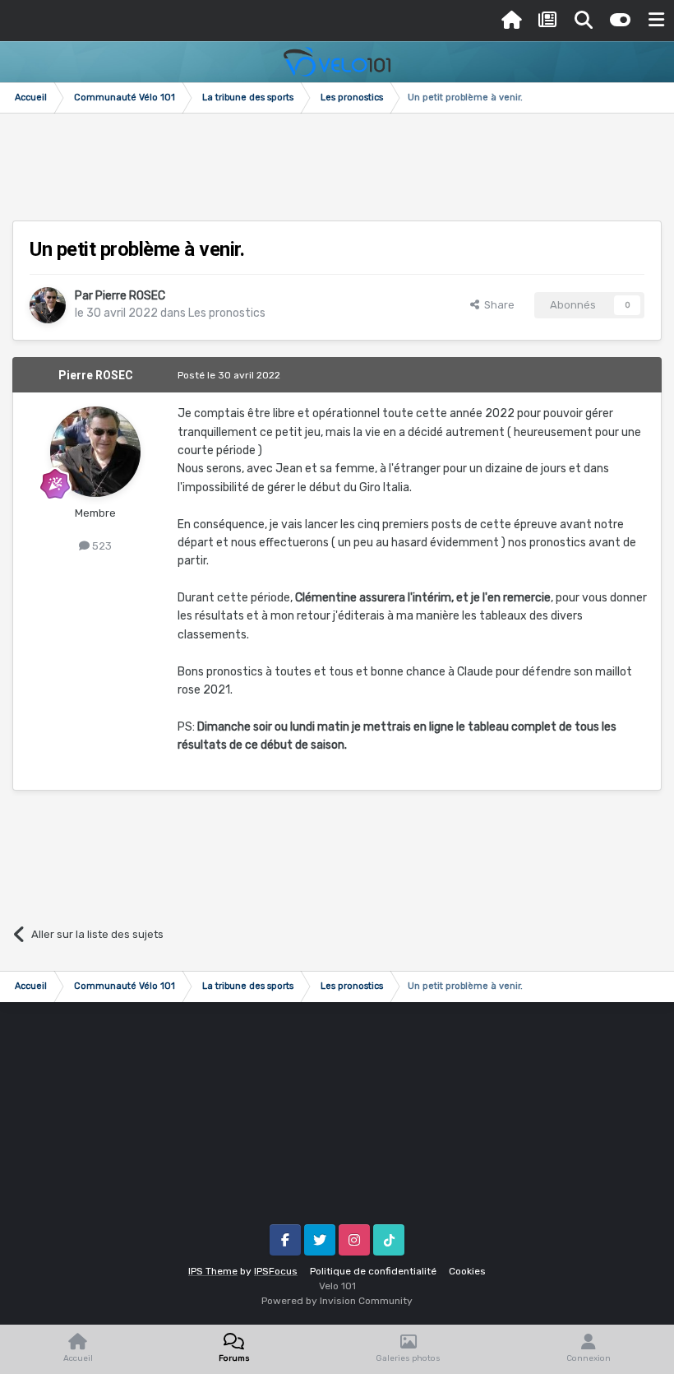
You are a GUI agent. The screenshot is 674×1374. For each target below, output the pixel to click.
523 (101, 546)
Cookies (467, 1271)
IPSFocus (276, 1271)
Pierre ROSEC (130, 296)
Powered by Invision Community (337, 1301)
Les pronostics (226, 313)
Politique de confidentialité (373, 1271)
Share (497, 305)
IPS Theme (213, 1271)
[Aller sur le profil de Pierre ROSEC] (48, 305)
